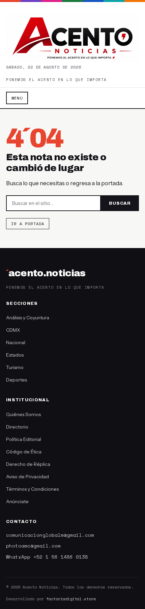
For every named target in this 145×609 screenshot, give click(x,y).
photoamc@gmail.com (33, 545)
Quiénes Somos (23, 414)
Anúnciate (17, 501)
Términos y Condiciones (32, 489)
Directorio (17, 427)
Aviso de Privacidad (27, 477)
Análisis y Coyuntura (27, 318)
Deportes (16, 380)
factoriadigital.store (71, 599)
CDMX (13, 330)
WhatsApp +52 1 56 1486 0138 (47, 556)
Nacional (15, 342)
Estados (15, 355)
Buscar (120, 203)
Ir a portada (27, 224)
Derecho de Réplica (28, 464)
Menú (17, 98)
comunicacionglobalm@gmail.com (50, 534)
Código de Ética (23, 452)
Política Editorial (23, 439)
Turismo (15, 367)
